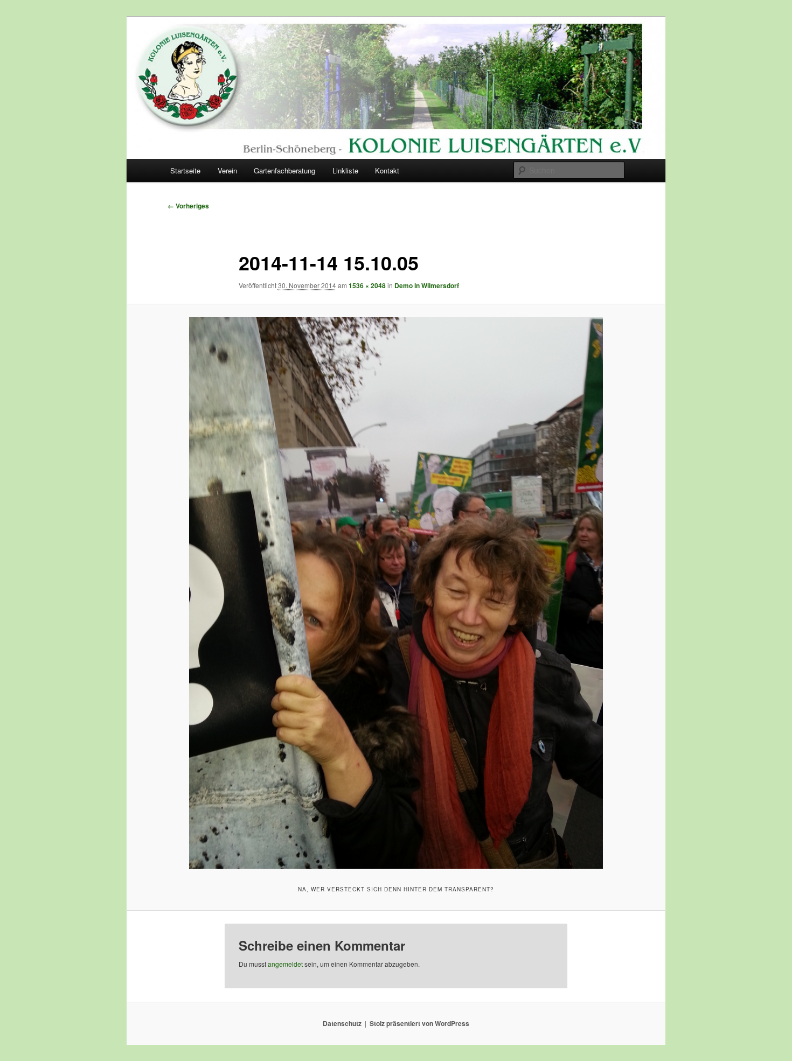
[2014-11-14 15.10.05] (396, 593)
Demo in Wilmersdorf (426, 285)
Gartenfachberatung (284, 170)
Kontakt (387, 170)
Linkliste (345, 170)
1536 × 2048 (367, 285)
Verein (227, 170)
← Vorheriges (188, 206)
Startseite (185, 170)
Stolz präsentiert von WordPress (419, 1023)
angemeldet (285, 963)
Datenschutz (342, 1023)
